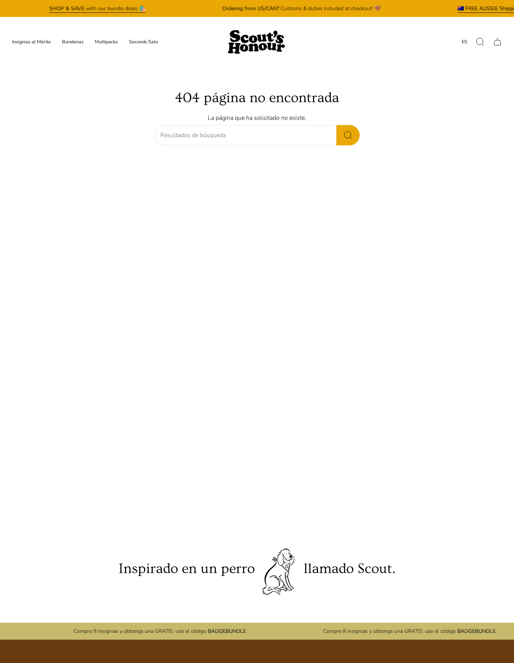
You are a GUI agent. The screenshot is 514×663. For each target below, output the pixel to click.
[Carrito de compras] (497, 42)
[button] (480, 42)
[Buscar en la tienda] (348, 135)
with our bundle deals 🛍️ (97, 8)
